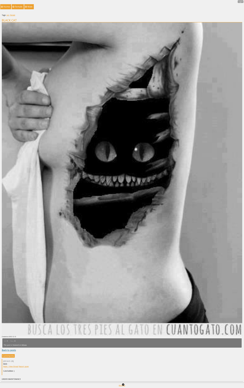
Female (12, 15)
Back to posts (9, 350)
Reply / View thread (10, 366)
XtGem (24, 345)
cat (7, 15)
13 (5, 341)
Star (12, 341)
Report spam (24, 366)
